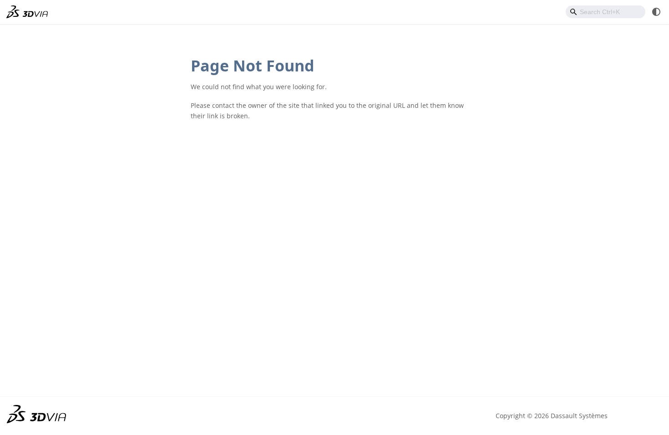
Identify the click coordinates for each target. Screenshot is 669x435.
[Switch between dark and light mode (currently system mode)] (656, 11)
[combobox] (605, 11)
